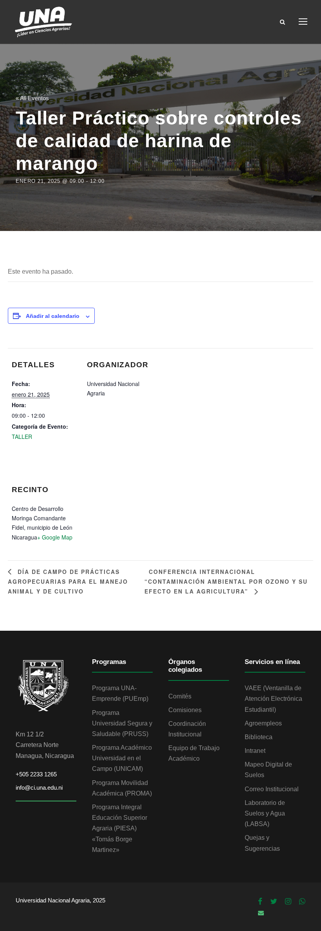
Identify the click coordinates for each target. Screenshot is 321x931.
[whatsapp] (302, 901)
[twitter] (273, 901)
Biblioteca (258, 737)
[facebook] (260, 901)
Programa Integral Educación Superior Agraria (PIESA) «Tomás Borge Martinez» (119, 828)
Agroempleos (263, 723)
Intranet (255, 750)
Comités (179, 696)
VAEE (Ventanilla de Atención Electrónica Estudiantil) (273, 699)
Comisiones (185, 710)
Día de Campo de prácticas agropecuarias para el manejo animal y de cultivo (68, 581)
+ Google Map (54, 537)
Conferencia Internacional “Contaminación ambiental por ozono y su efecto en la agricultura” (226, 581)
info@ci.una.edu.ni (39, 787)
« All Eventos (32, 98)
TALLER (22, 436)
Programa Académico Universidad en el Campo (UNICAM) (122, 758)
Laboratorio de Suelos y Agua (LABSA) (265, 813)
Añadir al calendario (52, 316)
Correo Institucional (272, 789)
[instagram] (288, 901)
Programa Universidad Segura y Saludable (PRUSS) (122, 723)
